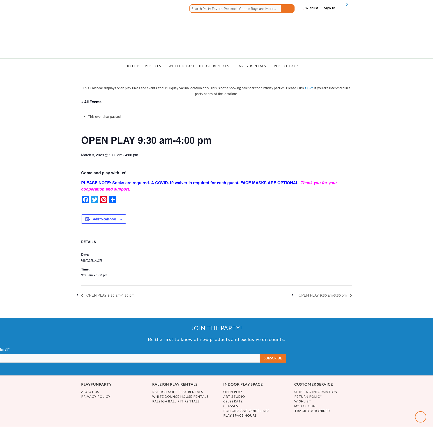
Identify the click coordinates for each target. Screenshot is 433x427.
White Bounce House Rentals (180, 396)
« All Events (91, 101)
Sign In (329, 8)
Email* (5, 349)
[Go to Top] (420, 416)
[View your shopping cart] (343, 10)
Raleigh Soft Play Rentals (177, 392)
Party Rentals (252, 66)
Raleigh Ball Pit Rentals (176, 401)
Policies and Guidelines (246, 411)
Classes (230, 406)
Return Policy (308, 396)
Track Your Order (312, 411)
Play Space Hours (240, 415)
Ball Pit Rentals (144, 66)
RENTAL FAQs (286, 66)
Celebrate (233, 401)
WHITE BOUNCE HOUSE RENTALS (199, 66)
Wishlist (311, 8)
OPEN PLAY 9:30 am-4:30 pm (109, 295)
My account (306, 406)
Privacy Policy (96, 396)
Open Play (232, 392)
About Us (90, 392)
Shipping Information (315, 392)
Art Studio (234, 396)
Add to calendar (104, 219)
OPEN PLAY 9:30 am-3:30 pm (323, 295)
